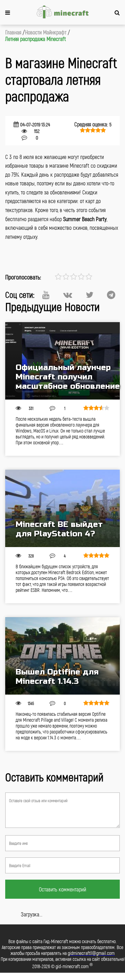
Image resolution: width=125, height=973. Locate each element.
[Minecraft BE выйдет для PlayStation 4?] (62, 508)
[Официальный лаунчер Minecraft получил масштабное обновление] (62, 361)
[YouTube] (46, 295)
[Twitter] (89, 295)
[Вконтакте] (67, 295)
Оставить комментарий (62, 889)
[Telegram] (111, 295)
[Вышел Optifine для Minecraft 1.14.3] (62, 656)
